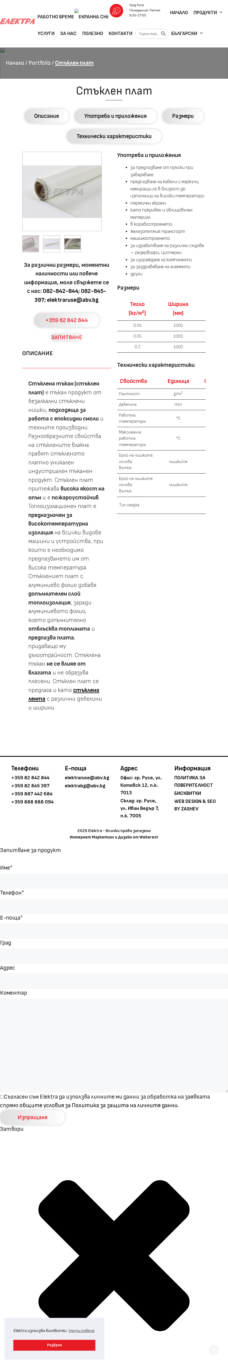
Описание (46, 116)
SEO (211, 801)
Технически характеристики (114, 136)
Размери (183, 116)
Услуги (46, 33)
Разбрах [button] (54, 1345)
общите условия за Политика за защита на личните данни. (99, 1105)
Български (184, 33)
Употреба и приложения (115, 116)
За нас (68, 33)
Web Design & (190, 801)
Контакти (120, 33)
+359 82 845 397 (30, 786)
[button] (214, 1350)
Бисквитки (187, 793)
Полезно (92, 33)
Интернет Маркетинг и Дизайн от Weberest (114, 837)
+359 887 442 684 (32, 794)
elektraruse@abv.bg (73, 300)
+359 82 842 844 (66, 320)
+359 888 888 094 (32, 802)
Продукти (205, 13)
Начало (179, 13)
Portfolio (40, 62)
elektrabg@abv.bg (85, 786)
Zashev (190, 809)
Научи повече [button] (81, 1330)
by (177, 809)
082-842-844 (60, 291)
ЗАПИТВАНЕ (66, 337)
